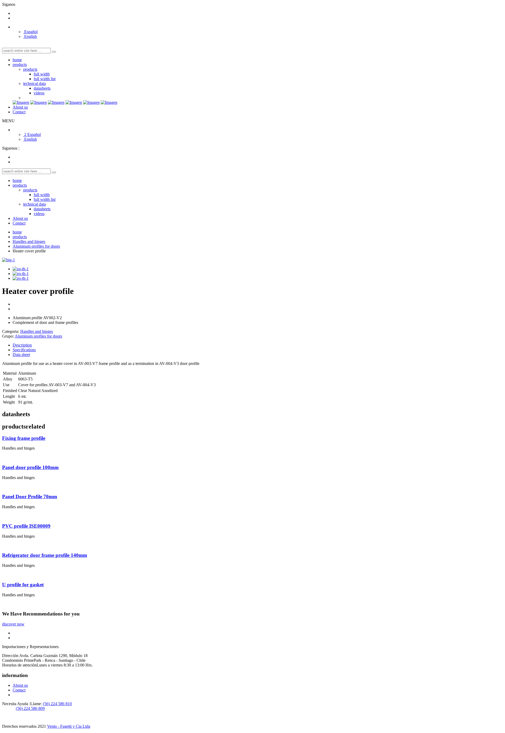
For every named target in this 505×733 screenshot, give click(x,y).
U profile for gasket (23, 584)
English (30, 36)
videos (39, 93)
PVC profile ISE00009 (26, 526)
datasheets (42, 88)
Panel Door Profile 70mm (29, 496)
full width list (44, 79)
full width (42, 74)
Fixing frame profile (23, 438)
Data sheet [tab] (21, 354)
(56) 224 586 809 (30, 708)
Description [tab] (22, 345)
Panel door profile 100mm (30, 467)
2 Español (32, 134)
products (20, 64)
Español (30, 31)
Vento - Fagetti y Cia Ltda (68, 726)
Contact (19, 112)
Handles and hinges (29, 241)
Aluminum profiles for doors (36, 246)
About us (20, 107)
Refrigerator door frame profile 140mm (44, 555)
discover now (13, 624)
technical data (34, 83)
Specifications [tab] (24, 350)
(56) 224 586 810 (57, 703)
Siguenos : (10, 148)
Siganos (8, 4)
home (17, 60)
